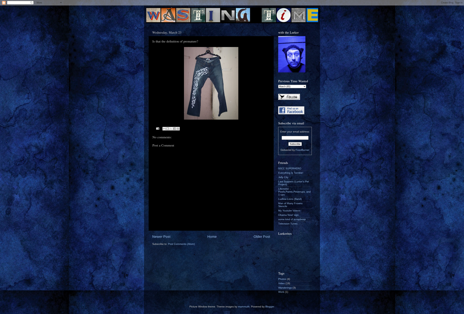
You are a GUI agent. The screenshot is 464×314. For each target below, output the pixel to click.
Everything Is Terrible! (290, 173)
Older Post (262, 236)
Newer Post (161, 236)
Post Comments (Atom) (181, 244)
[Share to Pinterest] (178, 129)
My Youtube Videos (289, 210)
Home (212, 236)
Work (281, 292)
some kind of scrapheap (292, 219)
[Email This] (164, 129)
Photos (282, 279)
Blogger (269, 306)
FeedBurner (302, 150)
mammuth (244, 306)
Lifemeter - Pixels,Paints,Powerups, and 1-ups (294, 191)
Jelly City (283, 177)
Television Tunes (287, 223)
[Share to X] (171, 129)
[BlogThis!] (167, 129)
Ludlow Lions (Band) (290, 199)
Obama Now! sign (288, 215)
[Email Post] (157, 128)
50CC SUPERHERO (289, 168)
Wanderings (285, 287)
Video (281, 283)
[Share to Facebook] (174, 129)
